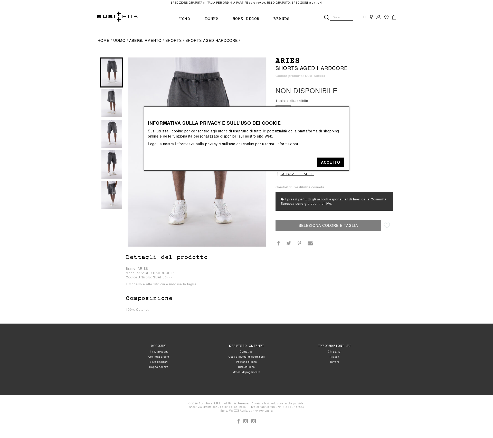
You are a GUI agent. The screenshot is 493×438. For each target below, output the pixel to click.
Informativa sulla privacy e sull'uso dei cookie (214, 143)
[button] (330, 162)
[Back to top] (479, 424)
